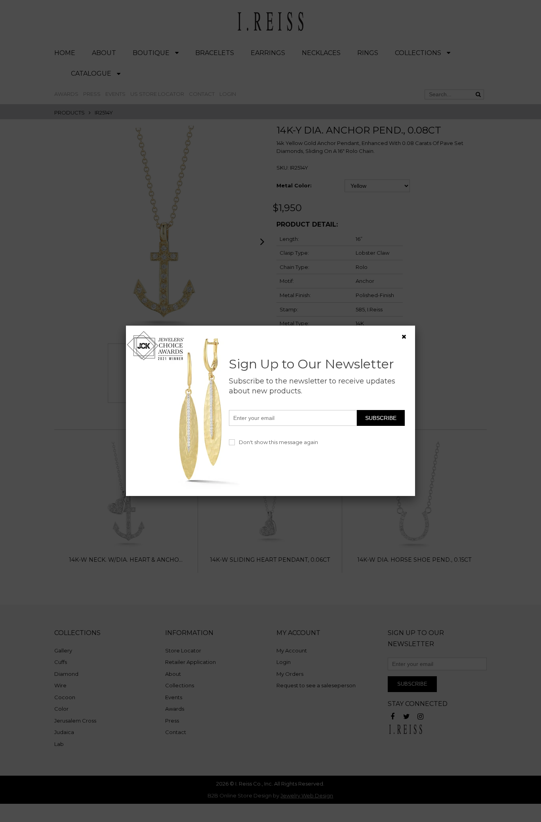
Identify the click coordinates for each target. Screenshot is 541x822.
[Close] (404, 337)
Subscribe (380, 418)
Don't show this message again (278, 442)
